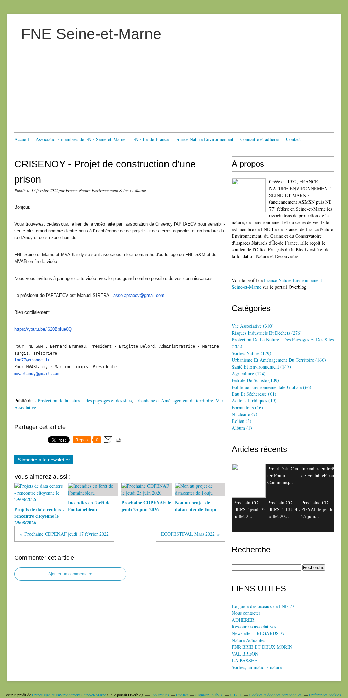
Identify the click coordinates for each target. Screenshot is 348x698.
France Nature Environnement (204, 139)
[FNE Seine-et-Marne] (249, 195)
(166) (279, 360)
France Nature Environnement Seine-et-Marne (69, 694)
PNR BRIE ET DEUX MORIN (262, 647)
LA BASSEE (244, 660)
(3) (241, 421)
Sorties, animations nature (257, 667)
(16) (247, 407)
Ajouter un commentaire (70, 574)
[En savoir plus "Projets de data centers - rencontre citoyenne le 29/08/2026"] (249, 481)
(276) (267, 332)
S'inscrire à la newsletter (44, 459)
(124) (249, 373)
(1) (242, 428)
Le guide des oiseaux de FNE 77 (263, 606)
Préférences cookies (325, 694)
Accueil (21, 139)
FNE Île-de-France (150, 139)
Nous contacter (246, 613)
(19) (254, 400)
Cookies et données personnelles (275, 694)
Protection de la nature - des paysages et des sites (85, 400)
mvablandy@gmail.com (36, 373)
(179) (251, 353)
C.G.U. (236, 694)
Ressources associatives (254, 626)
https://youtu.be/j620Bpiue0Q (43, 329)
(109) (255, 380)
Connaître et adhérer (259, 139)
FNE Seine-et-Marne (91, 33)
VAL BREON (245, 653)
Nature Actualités (248, 640)
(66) (271, 387)
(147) (261, 366)
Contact (293, 139)
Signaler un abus (209, 694)
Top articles (160, 694)
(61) (254, 394)
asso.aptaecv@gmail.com (138, 295)
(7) (244, 414)
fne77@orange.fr (32, 360)
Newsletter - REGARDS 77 (258, 633)
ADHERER (243, 619)
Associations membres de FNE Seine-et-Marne (80, 139)
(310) (253, 326)
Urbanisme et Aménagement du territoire (173, 400)
